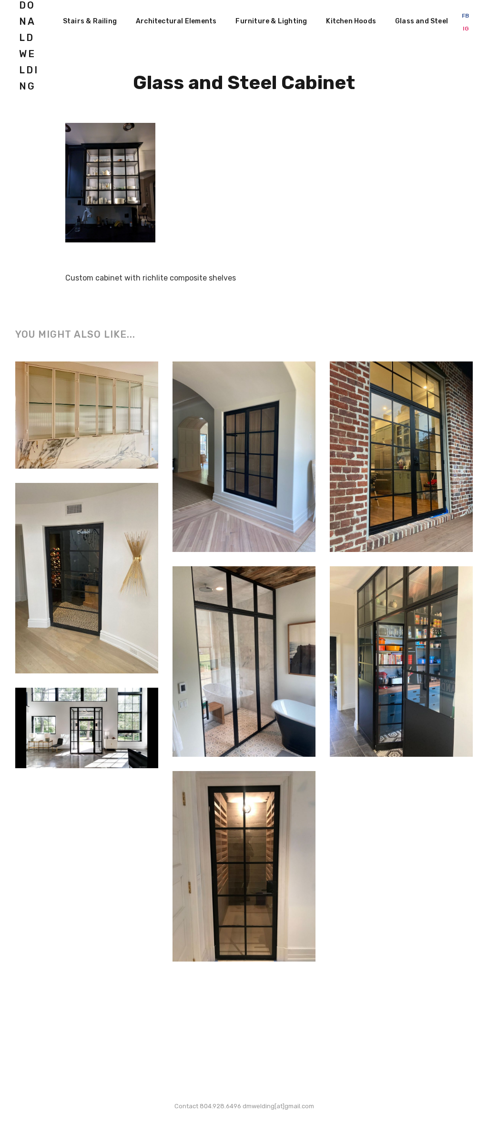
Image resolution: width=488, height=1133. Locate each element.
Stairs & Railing (90, 21)
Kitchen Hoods (351, 21)
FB (465, 15)
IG (466, 28)
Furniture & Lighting (271, 21)
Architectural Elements (176, 21)
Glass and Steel (421, 21)
